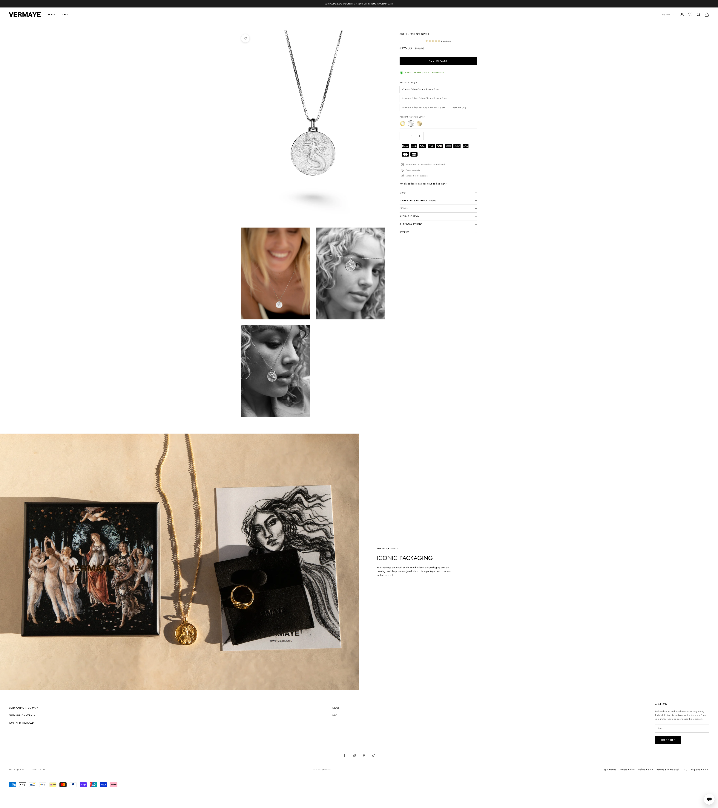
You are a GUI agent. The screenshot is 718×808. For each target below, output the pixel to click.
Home (51, 14)
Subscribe (668, 740)
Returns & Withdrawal (667, 769)
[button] (433, 41)
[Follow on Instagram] (354, 755)
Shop (65, 14)
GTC (685, 769)
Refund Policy (645, 769)
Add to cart (438, 60)
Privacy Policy (627, 769)
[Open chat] (709, 799)
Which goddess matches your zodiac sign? (423, 183)
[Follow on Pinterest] (364, 755)
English (666, 14)
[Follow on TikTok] (373, 755)
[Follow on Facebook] (344, 755)
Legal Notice (609, 769)
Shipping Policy (699, 769)
